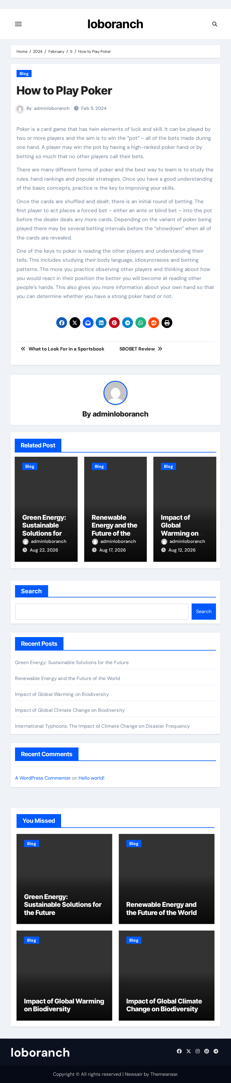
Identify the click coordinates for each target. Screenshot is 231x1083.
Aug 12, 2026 (182, 550)
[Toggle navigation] (18, 24)
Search (31, 591)
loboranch (115, 24)
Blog (24, 73)
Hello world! (91, 778)
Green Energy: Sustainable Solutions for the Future (44, 529)
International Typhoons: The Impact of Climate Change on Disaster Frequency (102, 726)
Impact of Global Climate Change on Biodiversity (70, 710)
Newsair (134, 1074)
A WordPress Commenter (43, 778)
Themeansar (163, 1074)
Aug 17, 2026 (112, 550)
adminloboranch (51, 108)
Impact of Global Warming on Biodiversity (180, 529)
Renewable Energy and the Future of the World (114, 529)
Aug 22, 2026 (44, 550)
